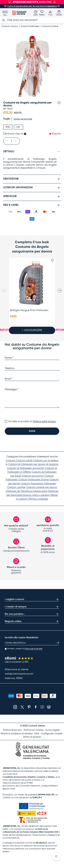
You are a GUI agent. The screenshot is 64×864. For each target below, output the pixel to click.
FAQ (36, 733)
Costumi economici (33, 476)
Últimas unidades (38, 499)
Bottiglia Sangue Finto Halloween (29, 310)
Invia (32, 431)
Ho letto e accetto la (32, 421)
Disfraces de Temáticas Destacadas (26, 491)
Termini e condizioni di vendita (16, 733)
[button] (59, 13)
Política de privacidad (33, 649)
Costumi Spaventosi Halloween (38, 483)
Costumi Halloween (30, 26)
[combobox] (32, 20)
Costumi (11, 460)
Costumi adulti (24, 460)
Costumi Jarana (10, 26)
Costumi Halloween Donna (33, 479)
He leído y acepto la (24, 649)
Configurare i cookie (51, 733)
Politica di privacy (12, 730)
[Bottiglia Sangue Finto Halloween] (32, 283)
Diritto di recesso (32, 737)
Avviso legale (53, 730)
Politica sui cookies (34, 730)
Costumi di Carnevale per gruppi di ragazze (33, 464)
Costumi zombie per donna (41, 487)
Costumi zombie (50, 26)
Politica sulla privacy (44, 421)
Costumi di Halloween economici (25, 468)
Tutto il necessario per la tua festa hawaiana (32, 6)
